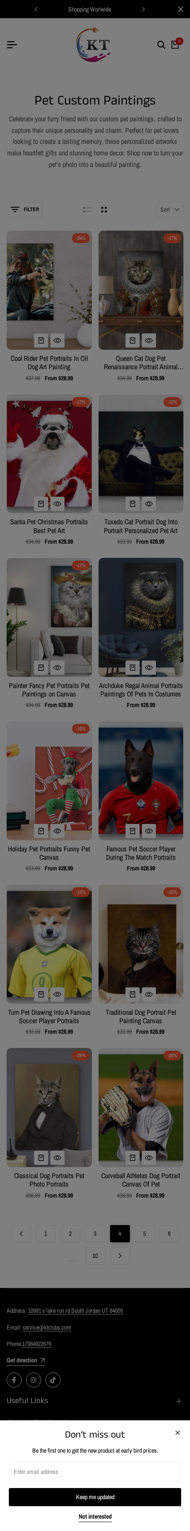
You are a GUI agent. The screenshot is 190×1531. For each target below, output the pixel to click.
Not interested (95, 1516)
